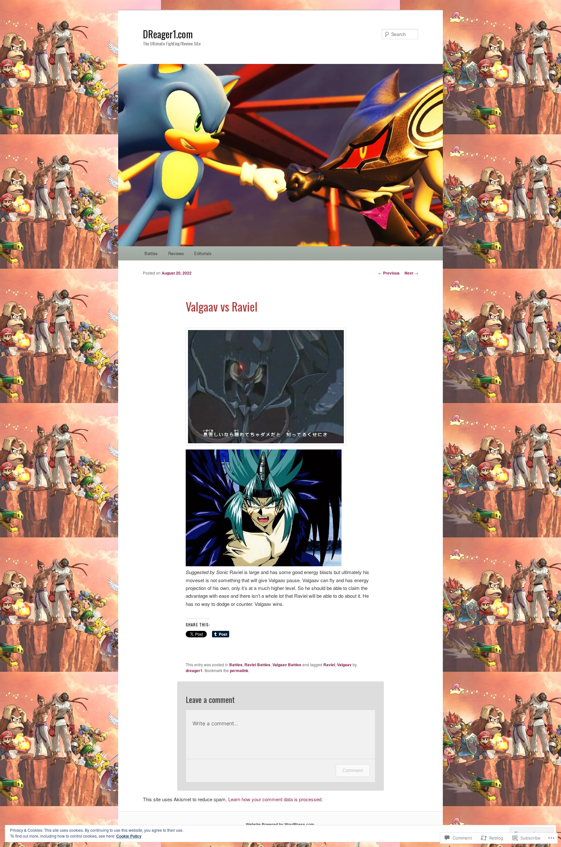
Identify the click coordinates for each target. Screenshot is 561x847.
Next (411, 273)
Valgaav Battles (286, 665)
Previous (389, 273)
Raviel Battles (257, 665)
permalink (239, 670)
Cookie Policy (129, 836)
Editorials (203, 253)
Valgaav (344, 665)
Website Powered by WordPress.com (280, 824)
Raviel (329, 665)
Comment (353, 770)
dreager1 (194, 670)
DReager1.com (168, 34)
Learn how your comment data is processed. (275, 799)
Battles (151, 253)
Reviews (176, 253)
